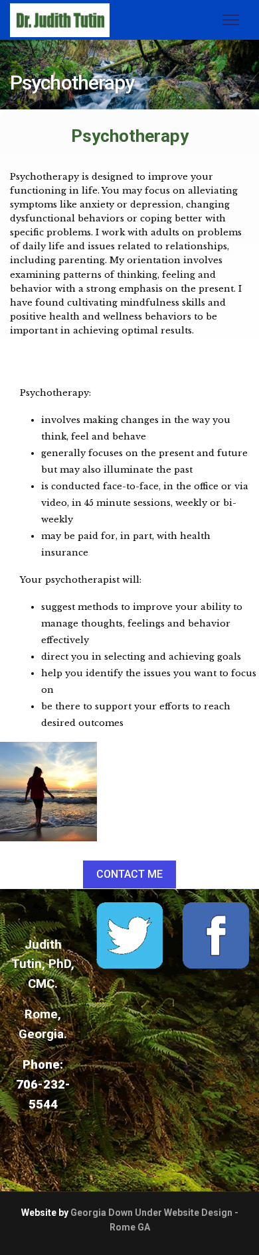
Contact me (129, 874)
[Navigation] (230, 20)
